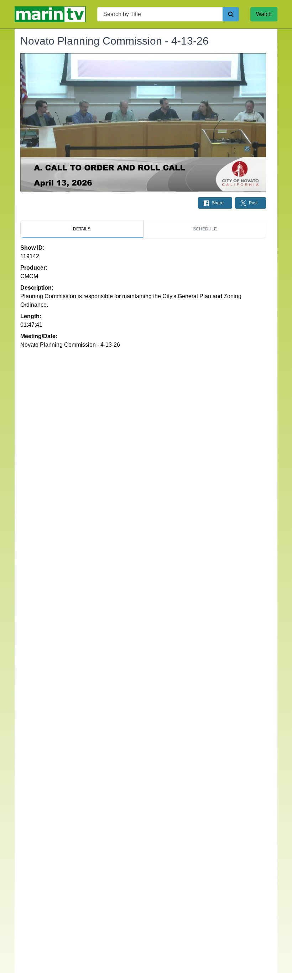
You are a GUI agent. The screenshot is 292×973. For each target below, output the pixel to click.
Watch (264, 14)
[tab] (82, 229)
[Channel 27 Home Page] (50, 14)
